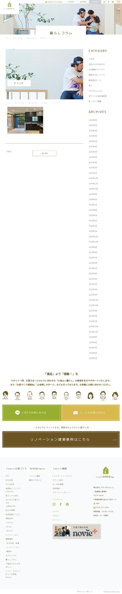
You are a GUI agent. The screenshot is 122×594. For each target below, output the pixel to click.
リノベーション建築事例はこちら (60, 439)
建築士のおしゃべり (97, 75)
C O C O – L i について (62, 476)
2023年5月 (93, 268)
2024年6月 (93, 210)
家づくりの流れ (12, 496)
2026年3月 (93, 136)
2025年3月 (93, 162)
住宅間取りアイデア (97, 69)
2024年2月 (93, 226)
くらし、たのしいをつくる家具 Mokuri (13, 574)
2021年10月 (93, 305)
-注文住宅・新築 (12, 543)
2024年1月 (93, 231)
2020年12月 (93, 326)
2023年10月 (93, 241)
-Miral (8, 527)
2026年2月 (93, 141)
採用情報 (83, 2)
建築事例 (9, 539)
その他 (91, 59)
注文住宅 (9, 480)
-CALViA (9, 522)
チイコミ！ (57, 520)
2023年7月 (93, 257)
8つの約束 (10, 484)
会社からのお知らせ (97, 64)
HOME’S (56, 516)
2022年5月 (93, 294)
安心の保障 (10, 510)
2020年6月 (93, 353)
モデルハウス (11, 555)
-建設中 (9, 551)
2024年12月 (93, 178)
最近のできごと (35, 480)
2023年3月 (93, 279)
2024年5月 (93, 215)
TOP (7, 476)
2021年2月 (93, 316)
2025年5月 (93, 151)
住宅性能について (13, 514)
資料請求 (95, 2)
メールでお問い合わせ (93, 412)
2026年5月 (93, 125)
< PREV (8, 151)
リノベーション (12, 535)
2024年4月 (93, 220)
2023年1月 (93, 289)
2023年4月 (93, 273)
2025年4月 (93, 157)
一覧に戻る (44, 153)
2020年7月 (93, 347)
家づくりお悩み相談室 (98, 96)
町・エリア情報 (95, 101)
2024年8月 (93, 199)
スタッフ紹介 (58, 480)
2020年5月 (93, 358)
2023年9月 (93, 247)
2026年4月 (93, 130)
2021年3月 (93, 310)
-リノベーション (12, 547)
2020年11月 (93, 331)
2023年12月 (93, 236)
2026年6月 (93, 120)
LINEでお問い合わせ (34, 412)
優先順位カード (95, 80)
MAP (97, 503)
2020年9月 (93, 337)
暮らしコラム (11, 559)
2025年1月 (93, 173)
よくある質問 (58, 484)
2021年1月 (93, 321)
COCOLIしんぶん (95, 90)
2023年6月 (93, 263)
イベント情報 (34, 476)
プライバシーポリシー (62, 492)
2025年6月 (93, 146)
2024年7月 (93, 204)
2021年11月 (93, 300)
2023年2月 (93, 284)
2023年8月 (93, 252)
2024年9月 (93, 194)
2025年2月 (93, 167)
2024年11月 (93, 183)
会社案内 (71, 2)
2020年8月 (93, 342)
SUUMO (56, 511)
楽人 (90, 85)
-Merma (9, 531)
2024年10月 (93, 188)
